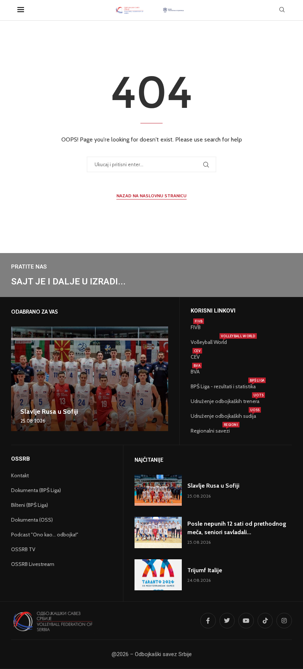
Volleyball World (209, 342)
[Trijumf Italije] (158, 574)
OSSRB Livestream (32, 564)
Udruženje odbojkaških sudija (223, 416)
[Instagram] (284, 620)
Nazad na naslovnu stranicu (151, 195)
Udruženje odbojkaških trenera (225, 401)
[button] (18, 378)
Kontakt (20, 475)
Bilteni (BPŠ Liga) (29, 505)
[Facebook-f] (208, 620)
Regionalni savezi (210, 430)
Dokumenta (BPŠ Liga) (36, 490)
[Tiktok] (265, 620)
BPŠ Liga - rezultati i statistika (223, 386)
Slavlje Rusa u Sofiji (49, 411)
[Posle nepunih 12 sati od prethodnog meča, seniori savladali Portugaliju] (158, 532)
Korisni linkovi (213, 311)
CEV (195, 356)
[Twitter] (227, 620)
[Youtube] (246, 620)
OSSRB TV (23, 549)
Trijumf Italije (204, 570)
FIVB (196, 327)
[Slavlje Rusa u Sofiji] (89, 379)
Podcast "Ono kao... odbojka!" (44, 534)
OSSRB (20, 459)
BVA (195, 371)
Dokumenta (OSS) (32, 519)
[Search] (282, 10)
